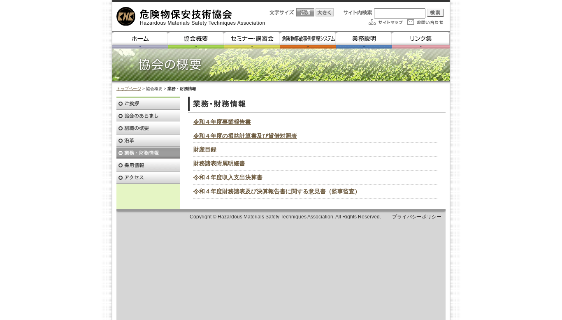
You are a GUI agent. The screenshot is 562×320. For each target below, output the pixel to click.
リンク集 (421, 40)
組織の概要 (148, 128)
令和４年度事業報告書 (222, 121)
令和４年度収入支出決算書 (227, 177)
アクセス (148, 178)
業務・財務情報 (148, 153)
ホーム (140, 40)
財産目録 (204, 149)
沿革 (148, 140)
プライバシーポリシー (416, 217)
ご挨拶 (148, 103)
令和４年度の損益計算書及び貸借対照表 (245, 135)
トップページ (128, 88)
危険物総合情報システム (308, 40)
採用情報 (148, 165)
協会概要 (196, 40)
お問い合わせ (425, 22)
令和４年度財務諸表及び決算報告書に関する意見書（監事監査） (276, 191)
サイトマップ (384, 22)
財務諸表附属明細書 (219, 163)
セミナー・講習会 (252, 40)
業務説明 (364, 40)
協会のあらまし (148, 116)
